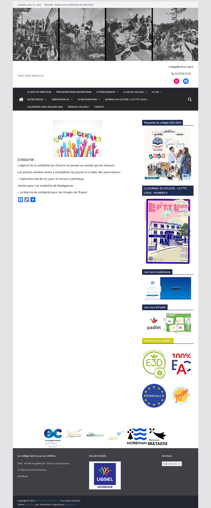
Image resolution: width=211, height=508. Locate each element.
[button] (116, 92)
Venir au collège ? (78, 106)
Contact (99, 106)
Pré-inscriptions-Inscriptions (73, 91)
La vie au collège (133, 91)
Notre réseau (35, 99)
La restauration (87, 99)
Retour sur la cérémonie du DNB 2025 (74, 4)
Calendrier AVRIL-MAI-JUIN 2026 (45, 106)
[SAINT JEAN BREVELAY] (105, 10)
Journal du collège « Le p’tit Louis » (126, 99)
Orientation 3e (60, 99)
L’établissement (105, 91)
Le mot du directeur (39, 91)
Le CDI (155, 91)
